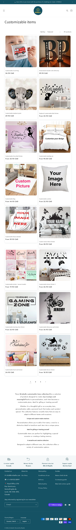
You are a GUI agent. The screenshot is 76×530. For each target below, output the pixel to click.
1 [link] (30, 382)
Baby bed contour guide (62, 484)
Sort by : (43, 32)
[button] (4, 11)
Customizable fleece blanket (13, 236)
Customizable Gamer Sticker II (47, 284)
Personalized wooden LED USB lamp (49, 70)
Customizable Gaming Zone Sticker (15, 327)
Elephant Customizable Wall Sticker (48, 113)
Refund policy (42, 484)
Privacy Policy (42, 488)
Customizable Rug (10, 199)
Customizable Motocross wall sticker (49, 327)
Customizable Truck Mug (12, 70)
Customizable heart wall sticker (14, 370)
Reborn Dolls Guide (61, 475)
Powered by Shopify (20, 528)
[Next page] (45, 382)
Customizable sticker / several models (15, 284)
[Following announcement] (72, 2)
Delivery (41, 480)
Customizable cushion (45, 199)
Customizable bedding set (46, 156)
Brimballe (11, 528)
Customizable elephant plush (13, 113)
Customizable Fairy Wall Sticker (14, 156)
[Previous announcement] (4, 2)
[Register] (36, 504)
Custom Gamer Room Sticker (47, 241)
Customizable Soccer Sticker (47, 370)
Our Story (25, 475)
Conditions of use (43, 475)
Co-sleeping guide (61, 480)
